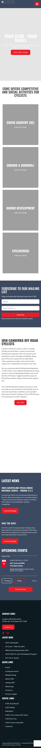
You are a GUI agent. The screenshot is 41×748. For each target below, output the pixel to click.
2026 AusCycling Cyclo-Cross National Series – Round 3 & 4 (17, 489)
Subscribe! (20, 315)
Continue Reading (10, 511)
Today (19, 581)
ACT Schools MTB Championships (17, 564)
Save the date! (9, 523)
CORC (19, 745)
